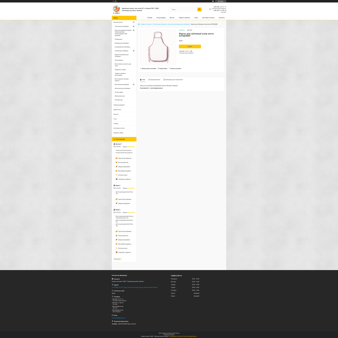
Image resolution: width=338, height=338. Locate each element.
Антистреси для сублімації (122, 88)
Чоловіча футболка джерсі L (124, 150)
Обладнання (118, 39)
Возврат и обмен (118, 132)
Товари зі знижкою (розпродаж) (120, 74)
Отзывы (116, 123)
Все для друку (161, 17)
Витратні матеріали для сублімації (122, 55)
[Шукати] (199, 9)
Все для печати (118, 22)
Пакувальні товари (120, 69)
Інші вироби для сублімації (122, 47)
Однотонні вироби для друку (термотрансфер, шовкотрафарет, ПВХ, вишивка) (123, 33)
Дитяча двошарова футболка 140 (124, 225)
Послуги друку (119, 92)
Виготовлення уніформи (122, 84)
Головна (149, 17)
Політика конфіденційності (190, 336)
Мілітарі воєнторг (120, 96)
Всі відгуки (117, 259)
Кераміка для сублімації (122, 43)
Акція (196, 17)
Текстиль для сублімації (160, 24)
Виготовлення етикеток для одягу (123, 64)
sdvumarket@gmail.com (118, 318)
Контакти (221, 17)
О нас (115, 119)
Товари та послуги (146, 24)
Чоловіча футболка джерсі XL (124, 152)
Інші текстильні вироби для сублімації (179, 24)
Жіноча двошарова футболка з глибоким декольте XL (125, 217)
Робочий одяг (119, 100)
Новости (116, 114)
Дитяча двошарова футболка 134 (124, 192)
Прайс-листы (117, 109)
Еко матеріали (119, 60)
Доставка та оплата (208, 17)
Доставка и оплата (119, 128)
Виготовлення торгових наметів (122, 79)
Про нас (172, 17)
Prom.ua (177, 333)
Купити (190, 46)
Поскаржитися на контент (176, 336)
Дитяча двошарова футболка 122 (124, 221)
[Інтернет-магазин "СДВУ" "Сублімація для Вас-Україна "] (116, 9)
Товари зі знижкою (184, 17)
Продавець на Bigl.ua (169, 334)
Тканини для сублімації (121, 50)
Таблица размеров (119, 105)
